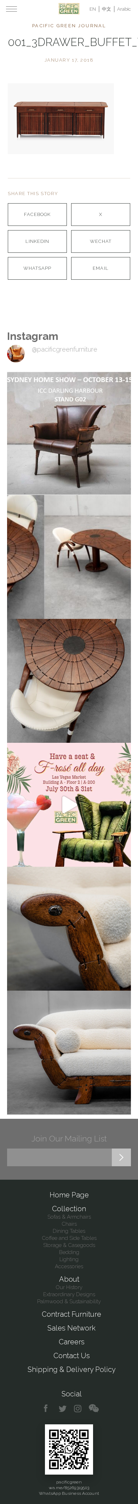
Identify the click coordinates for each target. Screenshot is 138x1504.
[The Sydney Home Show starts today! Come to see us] (69, 433)
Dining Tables (69, 1231)
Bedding (69, 1252)
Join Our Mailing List (69, 1138)
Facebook (37, 214)
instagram (78, 1408)
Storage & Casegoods (69, 1245)
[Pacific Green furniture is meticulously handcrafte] (69, 929)
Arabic (124, 9)
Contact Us (71, 1355)
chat (93, 1408)
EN (93, 9)
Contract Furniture (71, 1314)
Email (100, 268)
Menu (11, 9)
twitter (63, 1408)
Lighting (69, 1259)
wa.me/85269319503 (69, 1487)
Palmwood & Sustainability (69, 1301)
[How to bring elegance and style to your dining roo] (69, 557)
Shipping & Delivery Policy (72, 1369)
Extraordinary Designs (69, 1294)
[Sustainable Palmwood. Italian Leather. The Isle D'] (69, 681)
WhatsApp (37, 268)
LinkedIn (37, 241)
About (69, 1279)
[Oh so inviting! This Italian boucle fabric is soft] (69, 1053)
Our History (69, 1287)
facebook (48, 1408)
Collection (69, 1208)
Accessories (69, 1266)
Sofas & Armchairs (69, 1217)
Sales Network (71, 1328)
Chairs (69, 1224)
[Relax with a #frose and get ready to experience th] (69, 805)
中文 (106, 9)
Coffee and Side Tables (69, 1238)
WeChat (100, 241)
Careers (72, 1342)
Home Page (69, 1195)
